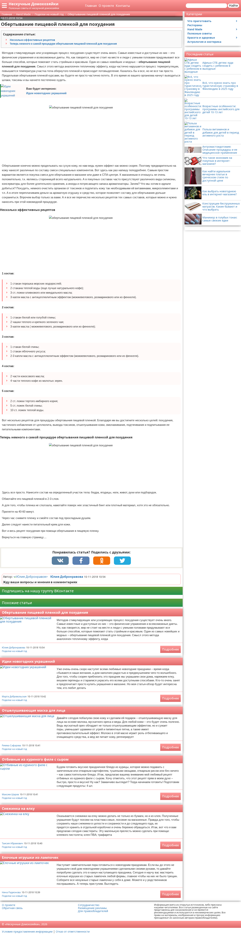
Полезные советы (199, 33)
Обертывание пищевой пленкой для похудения (45, 612)
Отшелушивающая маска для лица (33, 710)
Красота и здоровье (201, 37)
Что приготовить (199, 21)
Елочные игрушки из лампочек (30, 857)
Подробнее (170, 649)
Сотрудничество (88, 905)
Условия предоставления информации (27, 931)
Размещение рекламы (92, 908)
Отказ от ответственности (73, 931)
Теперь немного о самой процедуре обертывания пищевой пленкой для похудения (63, 43)
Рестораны (194, 25)
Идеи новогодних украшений (46, 93)
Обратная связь (12, 908)
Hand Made (194, 29)
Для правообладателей (93, 911)
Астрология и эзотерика (204, 42)
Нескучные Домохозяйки (33, 3)
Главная (91, 6)
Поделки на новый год (14, 651)
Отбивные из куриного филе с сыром (35, 759)
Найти (233, 5)
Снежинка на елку (18, 808)
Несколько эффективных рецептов (32, 40)
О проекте (106, 6)
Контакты (123, 6)
